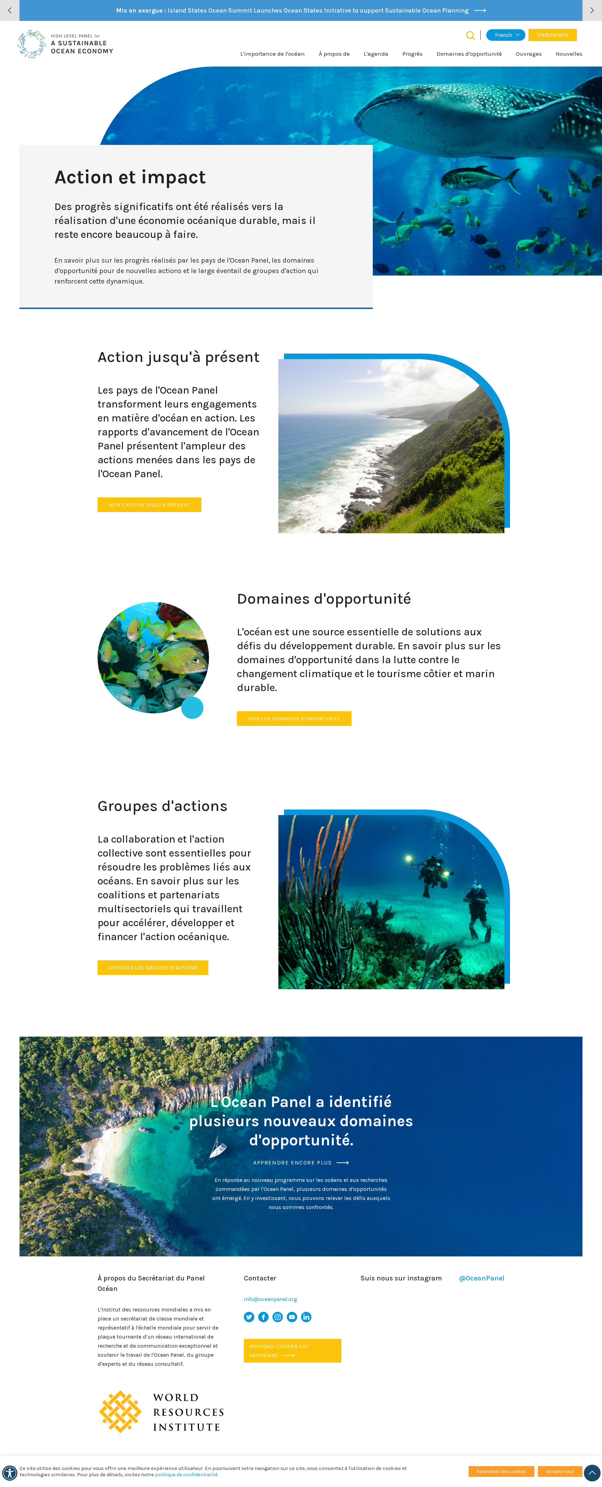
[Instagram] (277, 1317)
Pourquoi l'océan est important (279, 1350)
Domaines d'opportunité (469, 53)
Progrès (412, 53)
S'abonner (553, 35)
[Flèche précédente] (10, 10)
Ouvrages (529, 53)
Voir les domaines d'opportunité (294, 718)
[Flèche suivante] (592, 10)
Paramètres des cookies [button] (501, 1471)
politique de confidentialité (186, 1475)
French (503, 35)
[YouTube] (292, 1317)
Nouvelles (569, 53)
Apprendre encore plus (293, 1162)
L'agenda (376, 53)
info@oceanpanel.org (270, 1299)
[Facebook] (263, 1317)
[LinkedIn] (306, 1317)
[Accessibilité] (9, 1473)
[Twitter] (249, 1317)
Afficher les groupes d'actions (153, 968)
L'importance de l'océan (272, 53)
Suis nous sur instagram (432, 1278)
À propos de (334, 53)
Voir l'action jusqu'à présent (149, 505)
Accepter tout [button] (560, 1471)
